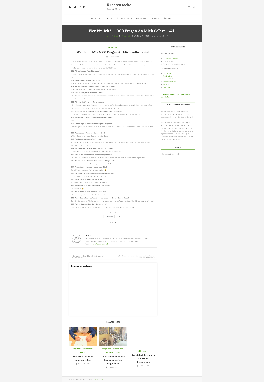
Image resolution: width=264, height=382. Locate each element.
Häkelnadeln (167, 73)
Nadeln (165, 84)
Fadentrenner (167, 87)
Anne (88, 235)
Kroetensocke (119, 4)
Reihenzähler (167, 79)
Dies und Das (141, 18)
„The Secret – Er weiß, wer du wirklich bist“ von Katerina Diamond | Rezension (136, 256)
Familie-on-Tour (126, 18)
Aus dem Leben (96, 18)
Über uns (167, 18)
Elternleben (109, 352)
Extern (82, 352)
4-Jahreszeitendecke (170, 59)
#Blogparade (112, 47)
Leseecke (110, 18)
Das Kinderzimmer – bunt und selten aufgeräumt (113, 360)
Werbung (155, 18)
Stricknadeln (167, 76)
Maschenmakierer (169, 82)
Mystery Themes (99, 379)
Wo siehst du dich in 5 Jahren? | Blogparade (143, 358)
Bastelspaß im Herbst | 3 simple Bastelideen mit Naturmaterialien (88, 256)
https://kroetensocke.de (100, 244)
